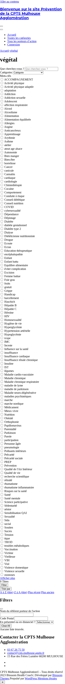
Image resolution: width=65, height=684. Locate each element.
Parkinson (10, 432)
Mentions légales (47, 678)
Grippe (8, 290)
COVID (9, 207)
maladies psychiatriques (17, 396)
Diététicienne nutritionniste (19, 236)
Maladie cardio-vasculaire (19, 374)
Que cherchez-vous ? (12, 68)
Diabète (8, 221)
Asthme (8, 141)
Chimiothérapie (13, 185)
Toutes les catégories (19, 38)
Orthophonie (11, 421)
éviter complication (15, 268)
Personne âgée (12, 443)
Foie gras (9, 279)
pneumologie (11, 447)
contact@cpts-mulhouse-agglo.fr (25, 652)
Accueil (11, 34)
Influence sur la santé (16, 349)
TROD (8, 542)
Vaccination (11, 549)
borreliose (10, 163)
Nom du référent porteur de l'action (20, 611)
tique (7, 538)
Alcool (8, 108)
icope (7, 338)
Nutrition (9, 414)
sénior (7, 509)
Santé (7, 494)
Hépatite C (10, 308)
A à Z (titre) (6, 592)
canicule (9, 170)
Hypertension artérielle (17, 330)
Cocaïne (9, 188)
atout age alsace (13, 148)
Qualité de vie (12, 472)
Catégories (6, 72)
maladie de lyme (13, 385)
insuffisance (11, 352)
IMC (7, 341)
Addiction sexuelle (14, 97)
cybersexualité (12, 210)
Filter (4, 585)
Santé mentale (12, 498)
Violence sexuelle (14, 571)
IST (6, 367)
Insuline (8, 363)
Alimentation (11, 115)
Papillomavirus (12, 425)
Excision (9, 272)
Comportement (12, 192)
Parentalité (10, 429)
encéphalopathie (13, 254)
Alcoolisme (10, 112)
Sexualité (9, 516)
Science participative (16, 502)
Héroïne (9, 312)
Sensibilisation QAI (15, 512)
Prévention (10, 465)
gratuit (8, 287)
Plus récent (34, 592)
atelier (7, 145)
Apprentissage (12, 134)
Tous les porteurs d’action (21, 41)
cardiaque (9, 177)
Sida (6, 520)
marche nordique (13, 403)
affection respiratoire (16, 105)
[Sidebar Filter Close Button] (1, 608)
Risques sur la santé (15, 491)
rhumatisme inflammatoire (19, 487)
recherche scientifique (16, 476)
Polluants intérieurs (15, 451)
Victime (8, 553)
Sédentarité (10, 505)
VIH (7, 560)
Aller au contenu (9, 1)
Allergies (9, 123)
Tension (8, 534)
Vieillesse (9, 556)
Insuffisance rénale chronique (21, 359)
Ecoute (8, 243)
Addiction (10, 94)
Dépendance (11, 214)
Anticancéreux (12, 130)
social (7, 523)
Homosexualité (12, 319)
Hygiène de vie (13, 323)
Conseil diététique (14, 199)
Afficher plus (7, 578)
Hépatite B (10, 305)
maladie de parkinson (16, 389)
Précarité (9, 454)
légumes (9, 370)
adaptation (10, 90)
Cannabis (9, 174)
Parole (8, 436)
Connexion (13, 44)
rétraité (8, 480)
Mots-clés (5, 75)
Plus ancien (47, 592)
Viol (6, 563)
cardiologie (10, 181)
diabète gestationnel (15, 225)
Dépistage (10, 217)
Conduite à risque (14, 196)
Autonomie (10, 152)
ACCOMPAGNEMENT (18, 79)
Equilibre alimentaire (16, 265)
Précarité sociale (13, 458)
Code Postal (7, 618)
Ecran (7, 247)
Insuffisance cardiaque (17, 356)
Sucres (8, 531)
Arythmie (9, 137)
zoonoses (9, 574)
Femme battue (12, 276)
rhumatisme (11, 483)
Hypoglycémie (12, 334)
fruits (7, 283)
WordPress (31, 678)
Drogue (8, 239)
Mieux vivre (11, 410)
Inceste (8, 345)
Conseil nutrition (13, 203)
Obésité (8, 418)
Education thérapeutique (18, 250)
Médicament (11, 407)
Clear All (5, 625)
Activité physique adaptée (19, 86)
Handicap (9, 294)
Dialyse (8, 232)
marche (8, 400)
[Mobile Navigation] (1, 26)
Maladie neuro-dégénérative (20, 392)
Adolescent (10, 101)
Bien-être (9, 159)
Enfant (8, 258)
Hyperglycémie (13, 327)
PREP (7, 461)
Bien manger (11, 156)
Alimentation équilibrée (17, 119)
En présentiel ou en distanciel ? (17, 622)
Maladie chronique (15, 378)
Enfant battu (11, 261)
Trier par (5, 588)
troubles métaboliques (16, 545)
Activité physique (14, 83)
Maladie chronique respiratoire (21, 381)
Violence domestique (16, 567)
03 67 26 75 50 (16, 649)
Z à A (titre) (20, 592)
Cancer (8, 166)
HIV (7, 316)
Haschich (9, 301)
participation (11, 440)
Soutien (8, 527)
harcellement (11, 298)
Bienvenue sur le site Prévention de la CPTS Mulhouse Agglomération (31, 13)
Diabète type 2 (12, 228)
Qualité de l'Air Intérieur (18, 469)
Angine (8, 126)
